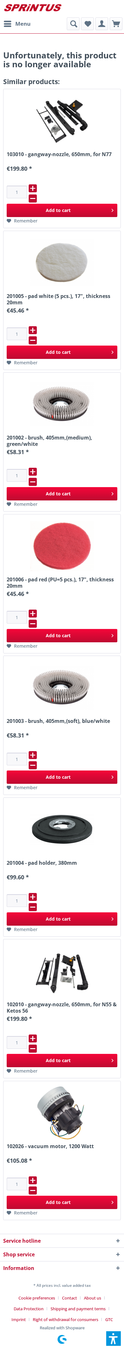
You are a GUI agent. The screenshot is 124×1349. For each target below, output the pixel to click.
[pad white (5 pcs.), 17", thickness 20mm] (62, 262)
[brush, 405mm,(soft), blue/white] (62, 687)
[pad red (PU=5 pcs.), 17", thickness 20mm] (62, 546)
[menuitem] (17, 23)
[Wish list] (87, 23)
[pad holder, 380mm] (62, 829)
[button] (113, 1338)
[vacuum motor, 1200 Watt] (62, 1112)
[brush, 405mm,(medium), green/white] (62, 404)
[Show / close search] (73, 23)
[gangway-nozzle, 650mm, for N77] (62, 120)
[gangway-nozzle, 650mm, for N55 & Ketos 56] (62, 971)
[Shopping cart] (116, 23)
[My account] (101, 23)
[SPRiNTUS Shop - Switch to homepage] (32, 8)
